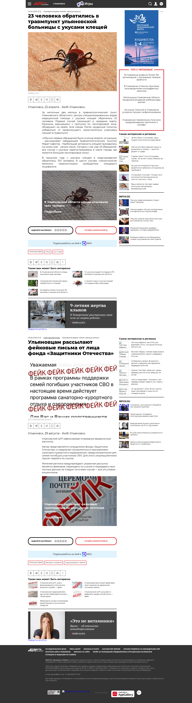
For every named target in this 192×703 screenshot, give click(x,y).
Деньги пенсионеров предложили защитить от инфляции (145, 443)
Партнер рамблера (101, 692)
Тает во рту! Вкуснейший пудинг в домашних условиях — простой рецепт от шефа (146, 149)
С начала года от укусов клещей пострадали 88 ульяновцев (98, 282)
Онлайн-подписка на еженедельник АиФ (141, 649)
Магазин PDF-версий (111, 649)
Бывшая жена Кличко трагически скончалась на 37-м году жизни (145, 424)
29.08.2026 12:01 (34, 338)
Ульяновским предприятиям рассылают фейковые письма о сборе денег (53, 594)
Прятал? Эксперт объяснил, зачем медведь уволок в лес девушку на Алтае (146, 372)
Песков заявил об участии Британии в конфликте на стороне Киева (146, 210)
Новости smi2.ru (37, 329)
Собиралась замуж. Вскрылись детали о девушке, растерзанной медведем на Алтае (145, 363)
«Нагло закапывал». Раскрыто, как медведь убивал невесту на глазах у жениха (147, 381)
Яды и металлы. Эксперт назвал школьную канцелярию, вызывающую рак (145, 186)
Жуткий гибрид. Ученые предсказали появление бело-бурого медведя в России (147, 354)
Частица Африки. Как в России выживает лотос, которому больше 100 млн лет (146, 344)
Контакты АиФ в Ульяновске (58, 652)
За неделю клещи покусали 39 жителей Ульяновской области (53, 291)
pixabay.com (33, 93)
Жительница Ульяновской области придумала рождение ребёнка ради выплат (142, 99)
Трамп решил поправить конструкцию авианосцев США (144, 415)
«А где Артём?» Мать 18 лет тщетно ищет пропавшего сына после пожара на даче (146, 391)
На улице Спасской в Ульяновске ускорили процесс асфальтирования (141, 111)
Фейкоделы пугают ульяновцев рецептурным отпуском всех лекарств (54, 603)
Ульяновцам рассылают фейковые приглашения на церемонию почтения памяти (74, 508)
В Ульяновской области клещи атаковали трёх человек (76, 203)
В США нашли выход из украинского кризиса (146, 434)
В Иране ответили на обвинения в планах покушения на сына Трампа (145, 238)
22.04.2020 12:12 (34, 11)
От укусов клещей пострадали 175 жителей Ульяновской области (99, 273)
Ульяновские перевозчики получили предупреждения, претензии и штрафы (141, 122)
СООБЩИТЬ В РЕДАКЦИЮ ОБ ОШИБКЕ (60, 655)
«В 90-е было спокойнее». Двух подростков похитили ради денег (146, 139)
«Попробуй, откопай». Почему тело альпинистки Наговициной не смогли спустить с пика (146, 177)
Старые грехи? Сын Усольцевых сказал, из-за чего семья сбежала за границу (147, 158)
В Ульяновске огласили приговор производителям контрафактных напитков (141, 88)
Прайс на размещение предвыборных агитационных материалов (122, 652)
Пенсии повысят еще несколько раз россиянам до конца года (146, 220)
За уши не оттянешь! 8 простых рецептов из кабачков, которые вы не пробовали (147, 168)
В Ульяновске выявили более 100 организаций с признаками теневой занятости (142, 77)
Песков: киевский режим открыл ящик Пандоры (144, 201)
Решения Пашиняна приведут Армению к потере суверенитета (144, 229)
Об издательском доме (55, 649)
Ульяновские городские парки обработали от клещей (53, 282)
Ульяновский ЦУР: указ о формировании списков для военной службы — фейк (52, 585)
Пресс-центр (75, 649)
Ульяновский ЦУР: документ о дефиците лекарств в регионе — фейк (98, 594)
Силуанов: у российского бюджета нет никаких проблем (145, 406)
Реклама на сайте (82, 652)
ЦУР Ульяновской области (40, 419)
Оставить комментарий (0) (96, 230)
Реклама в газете (91, 649)
